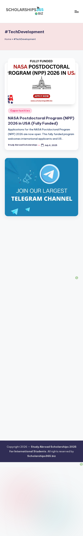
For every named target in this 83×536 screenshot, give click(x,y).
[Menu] (76, 11)
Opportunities (20, 110)
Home (8, 39)
